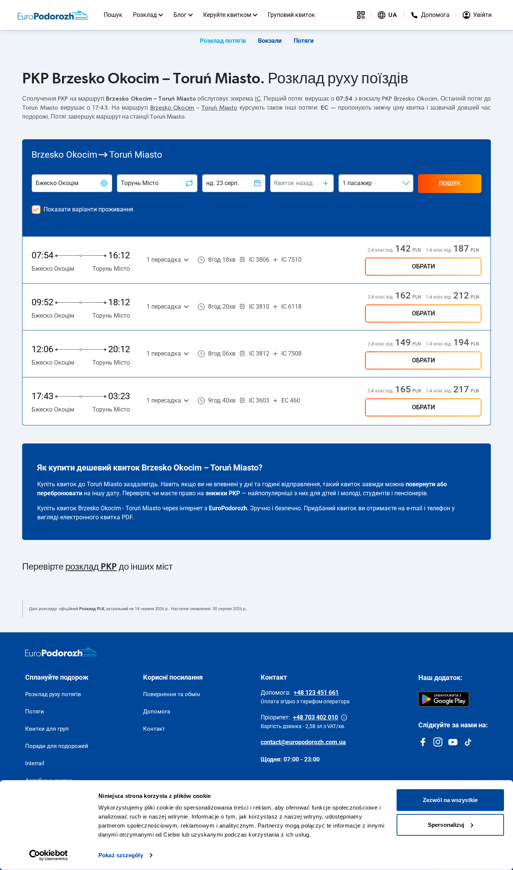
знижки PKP (222, 493)
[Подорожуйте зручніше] (361, 15)
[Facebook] (422, 741)
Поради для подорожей (56, 746)
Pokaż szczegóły (120, 855)
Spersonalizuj (446, 824)
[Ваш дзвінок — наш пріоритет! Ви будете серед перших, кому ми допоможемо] (344, 718)
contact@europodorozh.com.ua (303, 742)
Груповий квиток (291, 14)
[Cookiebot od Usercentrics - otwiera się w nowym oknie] (48, 855)
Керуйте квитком (227, 14)
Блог (180, 14)
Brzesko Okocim (172, 108)
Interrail (34, 763)
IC (258, 99)
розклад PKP (91, 566)
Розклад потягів (223, 40)
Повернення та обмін (171, 694)
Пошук (113, 14)
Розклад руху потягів (53, 694)
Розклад (145, 14)
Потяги (304, 40)
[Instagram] (437, 741)
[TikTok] (467, 741)
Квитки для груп (47, 728)
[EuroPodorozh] (61, 651)
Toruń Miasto (219, 108)
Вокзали (270, 40)
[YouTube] (452, 741)
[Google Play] (443, 699)
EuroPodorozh (228, 508)
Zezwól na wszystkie (450, 800)
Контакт (154, 728)
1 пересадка (163, 259)
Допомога (156, 711)
